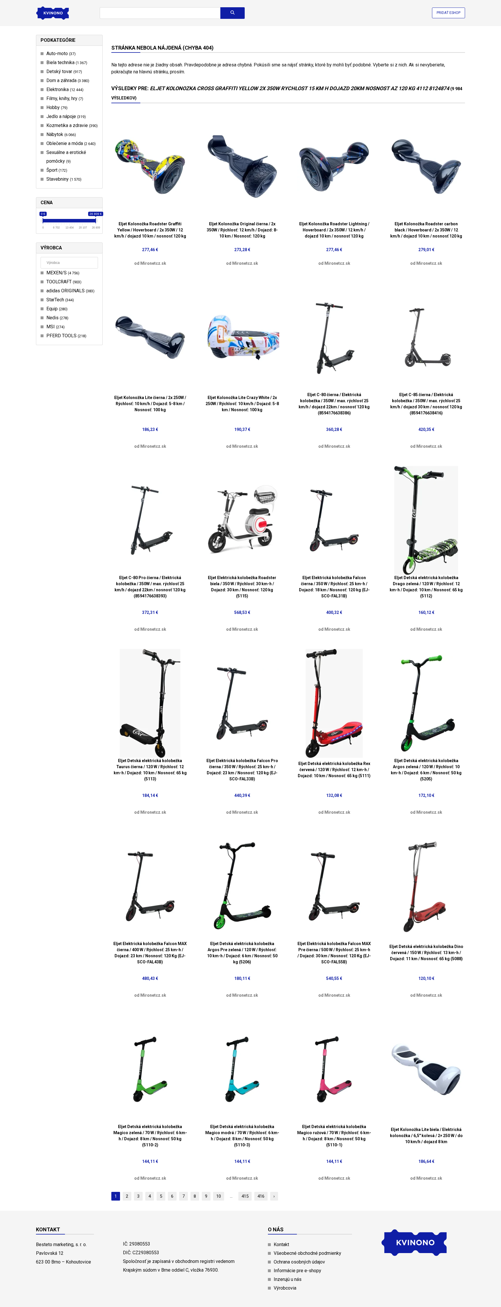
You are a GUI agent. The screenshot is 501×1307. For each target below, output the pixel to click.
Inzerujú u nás (288, 1279)
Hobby (56, 107)
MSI (54, 326)
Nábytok (60, 134)
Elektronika (64, 89)
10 (218, 1196)
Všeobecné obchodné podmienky (307, 1253)
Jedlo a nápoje (65, 116)
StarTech (59, 299)
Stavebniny (63, 179)
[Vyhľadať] (232, 13)
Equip (56, 308)
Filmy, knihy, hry (64, 98)
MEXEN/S (62, 272)
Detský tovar (63, 71)
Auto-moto (60, 53)
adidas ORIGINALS (69, 290)
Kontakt (281, 1244)
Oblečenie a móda (70, 143)
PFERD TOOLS (65, 335)
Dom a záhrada (67, 80)
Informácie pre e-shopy (297, 1270)
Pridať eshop (448, 13)
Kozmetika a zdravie (71, 125)
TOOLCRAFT (63, 281)
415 (245, 1196)
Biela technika (66, 62)
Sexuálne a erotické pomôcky (66, 157)
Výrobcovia (285, 1288)
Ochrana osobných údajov (299, 1262)
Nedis (56, 317)
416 (260, 1196)
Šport (56, 170)
